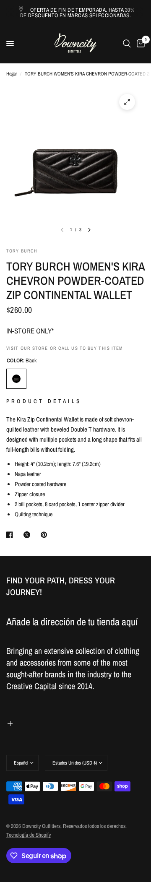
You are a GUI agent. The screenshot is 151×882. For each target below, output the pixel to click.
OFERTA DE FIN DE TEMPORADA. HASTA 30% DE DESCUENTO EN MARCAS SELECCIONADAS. (77, 12)
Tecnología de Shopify (28, 834)
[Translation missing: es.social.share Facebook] (11, 535)
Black (16, 379)
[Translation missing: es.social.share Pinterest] (46, 535)
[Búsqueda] (127, 43)
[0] (139, 43)
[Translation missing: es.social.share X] (28, 535)
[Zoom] (127, 102)
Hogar (11, 73)
